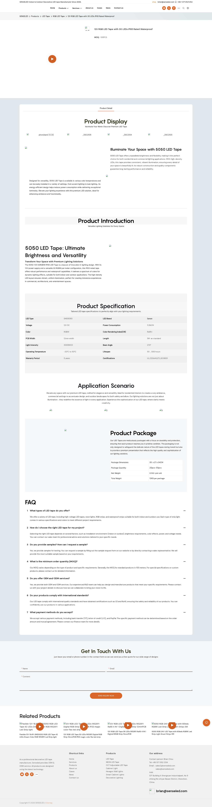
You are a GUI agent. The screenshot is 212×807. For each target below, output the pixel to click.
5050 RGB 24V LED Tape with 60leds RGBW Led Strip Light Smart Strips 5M (172, 732)
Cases (71, 771)
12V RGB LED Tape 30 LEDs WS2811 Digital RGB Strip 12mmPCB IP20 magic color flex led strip (83, 735)
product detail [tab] (106, 108)
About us (73, 768)
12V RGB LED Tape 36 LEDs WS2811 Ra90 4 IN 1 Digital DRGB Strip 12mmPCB (127, 732)
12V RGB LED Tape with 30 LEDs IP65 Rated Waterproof (91, 16)
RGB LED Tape (59, 16)
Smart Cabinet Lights (115, 774)
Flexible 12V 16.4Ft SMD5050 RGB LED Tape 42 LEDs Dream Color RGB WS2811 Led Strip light (39, 735)
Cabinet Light (112, 768)
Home (71, 759)
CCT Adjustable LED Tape (117, 765)
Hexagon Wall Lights (114, 771)
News (71, 774)
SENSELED (24, 16)
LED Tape (46, 16)
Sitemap (48, 803)
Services (73, 762)
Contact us (74, 778)
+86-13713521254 (184, 2)
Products (35, 16)
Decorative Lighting (114, 778)
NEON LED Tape (112, 762)
